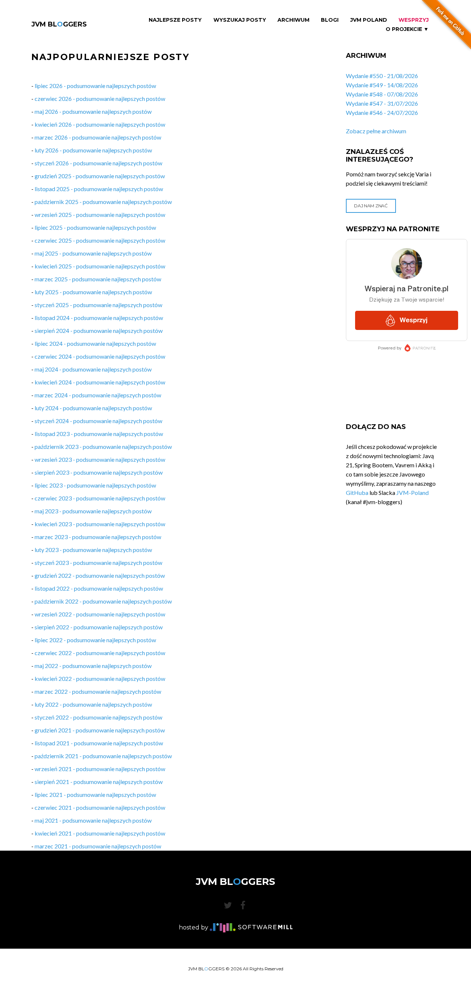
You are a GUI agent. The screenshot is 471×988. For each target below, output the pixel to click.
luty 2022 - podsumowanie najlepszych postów (93, 704)
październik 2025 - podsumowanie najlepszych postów (103, 201)
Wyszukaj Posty (239, 20)
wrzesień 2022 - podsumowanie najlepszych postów (100, 614)
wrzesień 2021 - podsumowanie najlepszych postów (100, 768)
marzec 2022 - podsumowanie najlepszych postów (98, 691)
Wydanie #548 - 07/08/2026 (382, 94)
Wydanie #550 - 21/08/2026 (382, 75)
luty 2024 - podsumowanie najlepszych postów (93, 407)
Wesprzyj (414, 20)
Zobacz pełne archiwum (376, 130)
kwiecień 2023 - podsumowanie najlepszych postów (100, 523)
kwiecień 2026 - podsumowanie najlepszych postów (100, 124)
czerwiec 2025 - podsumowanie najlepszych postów (100, 240)
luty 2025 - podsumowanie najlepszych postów (93, 291)
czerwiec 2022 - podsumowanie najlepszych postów (100, 652)
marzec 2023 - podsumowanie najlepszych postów (98, 536)
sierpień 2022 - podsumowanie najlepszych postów (99, 626)
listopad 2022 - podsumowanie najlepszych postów (99, 588)
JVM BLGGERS (59, 24)
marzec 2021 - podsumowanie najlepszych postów (98, 846)
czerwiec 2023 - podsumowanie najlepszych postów (100, 498)
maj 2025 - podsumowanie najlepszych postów (93, 253)
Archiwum (293, 20)
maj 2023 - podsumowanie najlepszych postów (93, 510)
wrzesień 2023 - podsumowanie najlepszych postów (100, 459)
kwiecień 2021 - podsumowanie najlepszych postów (100, 833)
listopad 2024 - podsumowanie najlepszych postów (99, 317)
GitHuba (357, 492)
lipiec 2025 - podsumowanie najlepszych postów (95, 227)
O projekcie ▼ (407, 29)
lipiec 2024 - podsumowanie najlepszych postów (95, 343)
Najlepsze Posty (175, 20)
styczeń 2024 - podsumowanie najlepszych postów (98, 420)
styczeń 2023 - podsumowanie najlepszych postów (98, 562)
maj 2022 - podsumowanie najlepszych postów (93, 665)
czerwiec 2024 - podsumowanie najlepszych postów (100, 356)
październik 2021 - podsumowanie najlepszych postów (103, 755)
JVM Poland (368, 20)
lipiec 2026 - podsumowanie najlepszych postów (95, 85)
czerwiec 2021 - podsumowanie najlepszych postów (100, 807)
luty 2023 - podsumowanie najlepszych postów (93, 549)
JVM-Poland (412, 492)
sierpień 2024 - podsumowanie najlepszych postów (99, 330)
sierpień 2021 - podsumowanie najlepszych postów (99, 781)
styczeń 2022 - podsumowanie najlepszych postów (98, 717)
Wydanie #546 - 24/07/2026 (382, 112)
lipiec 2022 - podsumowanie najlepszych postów (95, 639)
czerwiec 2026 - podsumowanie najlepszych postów (100, 98)
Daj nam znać (370, 205)
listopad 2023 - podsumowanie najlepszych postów (99, 433)
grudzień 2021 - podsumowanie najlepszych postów (100, 730)
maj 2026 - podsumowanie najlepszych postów (93, 111)
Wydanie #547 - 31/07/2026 (382, 103)
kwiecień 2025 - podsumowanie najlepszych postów (100, 266)
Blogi (330, 20)
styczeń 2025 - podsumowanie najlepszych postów (98, 304)
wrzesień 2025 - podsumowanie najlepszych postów (100, 214)
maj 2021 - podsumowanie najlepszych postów (93, 820)
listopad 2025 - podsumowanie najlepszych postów (99, 188)
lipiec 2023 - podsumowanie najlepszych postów (95, 485)
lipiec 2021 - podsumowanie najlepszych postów (95, 794)
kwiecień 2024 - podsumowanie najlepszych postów (100, 382)
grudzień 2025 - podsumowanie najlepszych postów (100, 175)
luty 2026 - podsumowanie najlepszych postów (93, 150)
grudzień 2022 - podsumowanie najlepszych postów (100, 575)
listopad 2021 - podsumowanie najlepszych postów (99, 742)
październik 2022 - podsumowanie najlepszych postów (103, 601)
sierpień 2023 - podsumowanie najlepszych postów (99, 472)
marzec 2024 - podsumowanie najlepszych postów (98, 394)
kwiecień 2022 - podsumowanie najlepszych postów (100, 678)
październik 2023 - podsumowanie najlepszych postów (103, 446)
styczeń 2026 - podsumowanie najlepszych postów (98, 162)
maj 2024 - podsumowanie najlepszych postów (93, 369)
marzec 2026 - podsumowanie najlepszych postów (98, 137)
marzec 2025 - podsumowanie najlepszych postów (98, 278)
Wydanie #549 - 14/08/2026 (382, 84)
